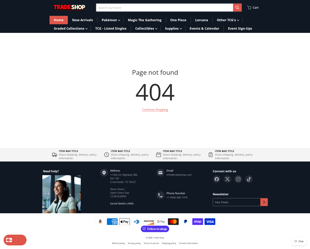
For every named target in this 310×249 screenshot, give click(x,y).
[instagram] (238, 179)
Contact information (188, 243)
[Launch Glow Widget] (15, 240)
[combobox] (168, 7)
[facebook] (217, 179)
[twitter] (227, 179)
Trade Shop (158, 237)
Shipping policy (169, 243)
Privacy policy (134, 243)
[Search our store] (237, 7)
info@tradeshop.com (179, 174)
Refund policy (118, 243)
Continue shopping (155, 110)
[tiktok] (249, 179)
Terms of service (151, 243)
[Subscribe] (264, 202)
